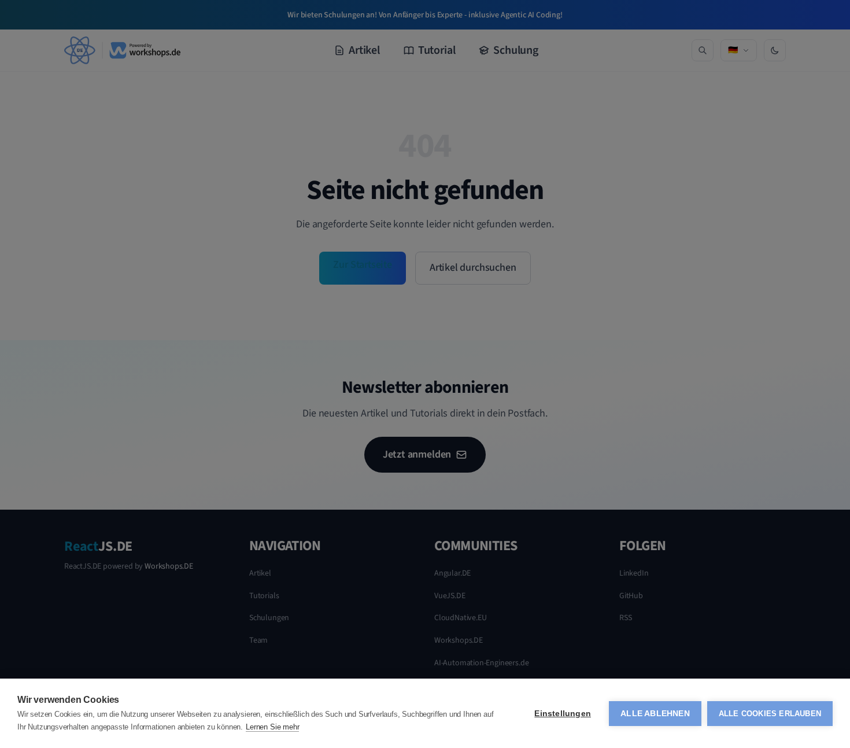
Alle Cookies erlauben (770, 713)
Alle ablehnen (655, 713)
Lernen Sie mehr (272, 727)
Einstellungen (562, 713)
